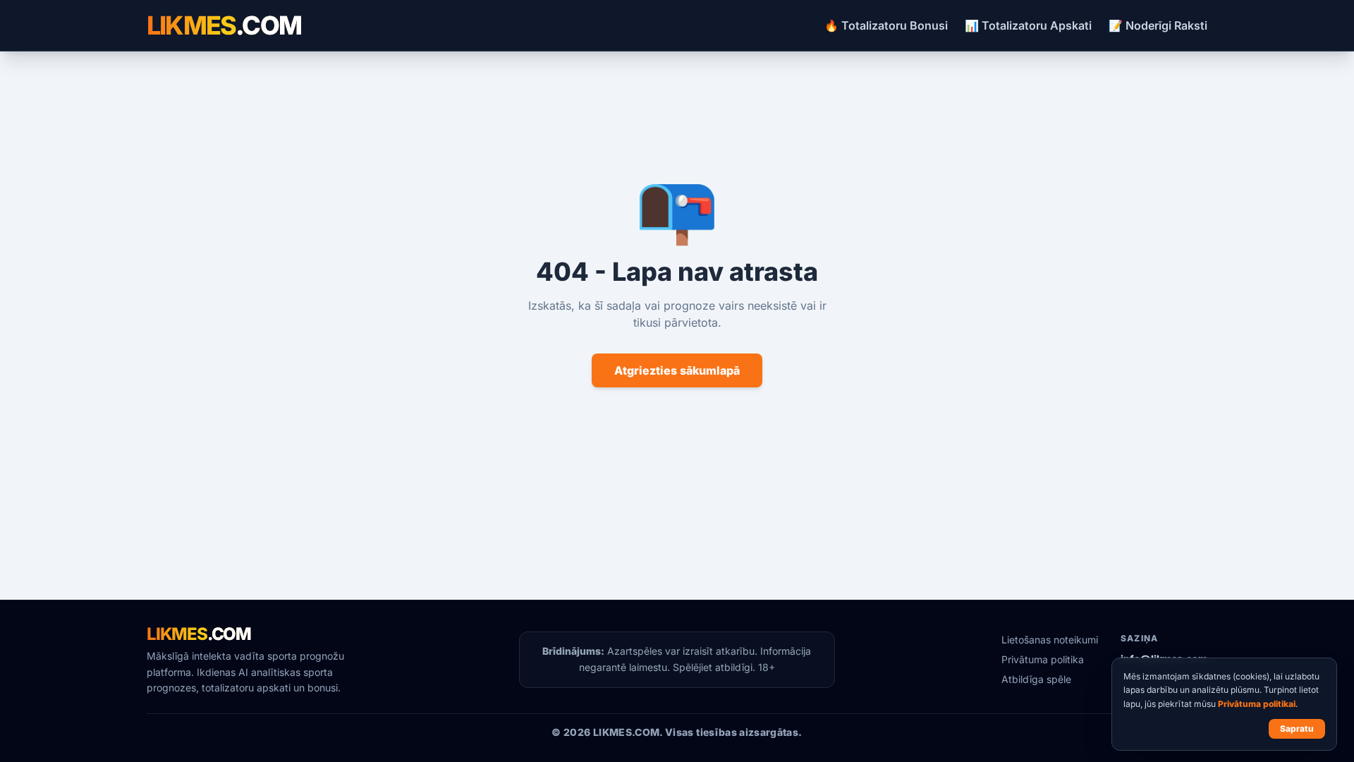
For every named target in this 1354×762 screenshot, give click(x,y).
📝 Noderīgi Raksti (1158, 25)
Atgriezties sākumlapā (677, 370)
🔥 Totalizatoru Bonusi (886, 25)
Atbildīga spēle (1036, 679)
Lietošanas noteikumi (1049, 640)
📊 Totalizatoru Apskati (1028, 25)
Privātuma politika (1042, 659)
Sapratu (1297, 728)
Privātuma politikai (1256, 703)
